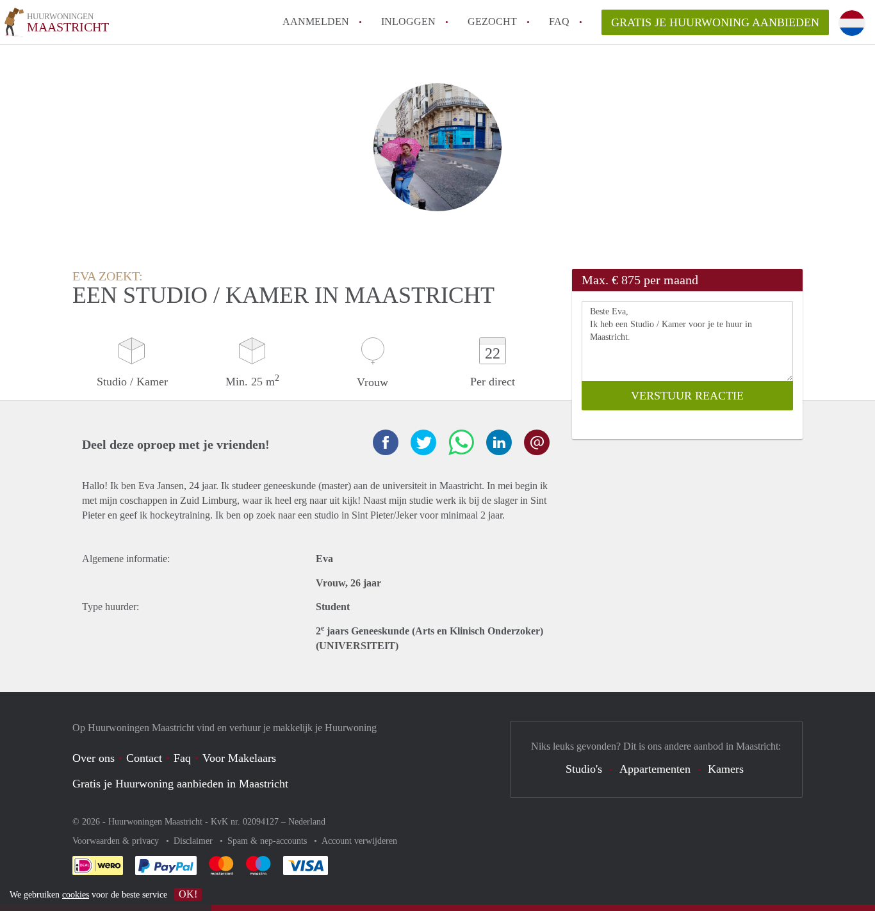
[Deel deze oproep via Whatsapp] (461, 442)
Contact (144, 758)
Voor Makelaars (239, 758)
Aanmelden (315, 21)
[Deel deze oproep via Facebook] (385, 442)
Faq (182, 758)
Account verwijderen (359, 841)
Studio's (584, 768)
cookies (75, 894)
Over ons (93, 758)
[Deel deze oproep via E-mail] (537, 442)
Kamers (726, 768)
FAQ (559, 21)
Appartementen (655, 768)
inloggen (408, 21)
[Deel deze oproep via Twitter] (423, 442)
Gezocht (492, 21)
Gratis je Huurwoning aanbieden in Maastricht (180, 783)
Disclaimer (194, 841)
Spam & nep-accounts (268, 841)
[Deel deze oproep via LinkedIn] (499, 442)
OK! (188, 894)
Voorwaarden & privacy (116, 841)
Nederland (306, 821)
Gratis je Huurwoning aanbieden (715, 22)
